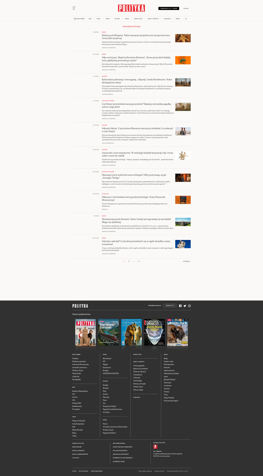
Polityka (75, 358)
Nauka (127, 18)
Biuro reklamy (77, 447)
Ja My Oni (75, 376)
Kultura (117, 18)
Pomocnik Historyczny (80, 364)
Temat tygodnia (138, 365)
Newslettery (138, 18)
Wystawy (106, 397)
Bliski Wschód (77, 430)
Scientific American (79, 367)
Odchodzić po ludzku (171, 373)
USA (73, 427)
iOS (154, 451)
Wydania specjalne (79, 361)
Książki (105, 385)
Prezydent (76, 409)
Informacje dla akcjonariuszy (123, 458)
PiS (73, 394)
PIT (104, 361)
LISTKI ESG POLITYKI (111, 373)
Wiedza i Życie (77, 370)
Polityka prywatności (120, 450)
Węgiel (105, 364)
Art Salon (106, 412)
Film (104, 391)
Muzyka (106, 388)
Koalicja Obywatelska (80, 391)
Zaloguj (186, 8)
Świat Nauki (76, 373)
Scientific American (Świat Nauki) (115, 427)
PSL (73, 400)
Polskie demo (138, 386)
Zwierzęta (167, 382)
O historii (136, 377)
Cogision (144, 471)
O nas (166, 394)
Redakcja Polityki (78, 443)
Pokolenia (167, 18)
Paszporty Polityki (109, 406)
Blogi (166, 358)
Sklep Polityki (169, 397)
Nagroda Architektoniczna (112, 409)
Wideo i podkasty (153, 18)
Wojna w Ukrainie (78, 420)
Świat (98, 18)
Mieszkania (107, 358)
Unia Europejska (78, 424)
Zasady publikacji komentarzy (123, 447)
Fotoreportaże (169, 364)
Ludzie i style (168, 361)
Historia (167, 367)
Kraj (90, 18)
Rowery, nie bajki (139, 383)
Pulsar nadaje (138, 390)
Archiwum (168, 385)
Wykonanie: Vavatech (159, 471)
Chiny (74, 436)
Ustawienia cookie (119, 461)
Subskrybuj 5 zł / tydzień (168, 8)
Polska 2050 (76, 403)
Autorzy (167, 388)
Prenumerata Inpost (154, 305)
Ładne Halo (149, 471)
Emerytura (107, 367)
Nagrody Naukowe (109, 433)
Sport (166, 376)
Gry (104, 403)
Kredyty (106, 370)
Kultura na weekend (140, 368)
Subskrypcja (170, 305)
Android (159, 451)
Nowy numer (81, 18)
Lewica (74, 397)
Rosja (74, 433)
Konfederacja (77, 406)
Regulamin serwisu (119, 443)
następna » (187, 261)
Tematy (166, 391)
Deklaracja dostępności (121, 454)
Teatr (105, 400)
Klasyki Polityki (169, 379)
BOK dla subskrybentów (80, 454)
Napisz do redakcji (78, 450)
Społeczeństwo (169, 370)
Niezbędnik (76, 379)
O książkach (137, 374)
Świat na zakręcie (139, 371)
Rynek (108, 18)
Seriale (105, 394)
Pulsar (105, 424)
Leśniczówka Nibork (96, 471)
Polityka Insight (83, 471)
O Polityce (75, 458)
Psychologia (137, 380)
